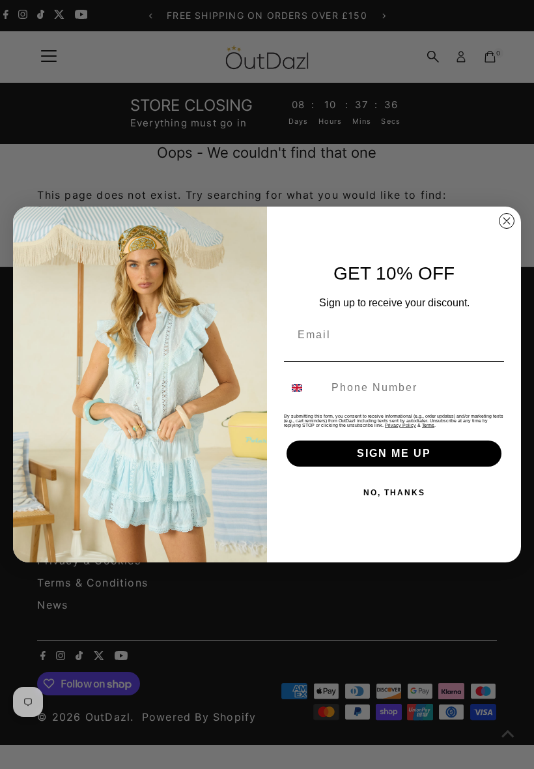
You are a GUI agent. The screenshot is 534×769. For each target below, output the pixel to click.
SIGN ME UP (394, 453)
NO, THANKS (394, 492)
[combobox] (305, 387)
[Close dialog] (506, 221)
